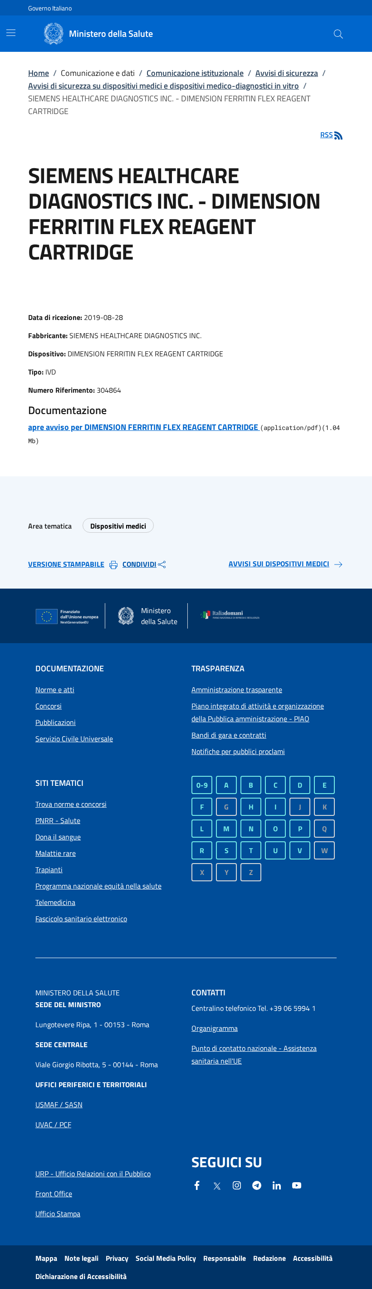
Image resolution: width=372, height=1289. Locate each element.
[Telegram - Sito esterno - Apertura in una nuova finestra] (256, 1184)
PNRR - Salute (57, 820)
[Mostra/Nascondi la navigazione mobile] (10, 32)
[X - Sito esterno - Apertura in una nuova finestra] (216, 1185)
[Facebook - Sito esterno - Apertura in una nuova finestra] (196, 1184)
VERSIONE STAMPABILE (66, 564)
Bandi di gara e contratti (228, 734)
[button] (338, 34)
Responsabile (224, 1258)
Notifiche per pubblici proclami (238, 751)
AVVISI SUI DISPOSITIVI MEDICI (279, 563)
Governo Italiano (50, 8)
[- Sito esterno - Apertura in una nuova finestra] (296, 1184)
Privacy (117, 1258)
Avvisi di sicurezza (286, 73)
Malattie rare (55, 853)
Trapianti (49, 869)
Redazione (269, 1258)
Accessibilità (313, 1258)
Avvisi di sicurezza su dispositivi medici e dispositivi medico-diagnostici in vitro (163, 86)
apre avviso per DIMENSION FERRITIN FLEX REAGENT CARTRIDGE (144, 427)
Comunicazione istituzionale (195, 73)
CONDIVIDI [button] (139, 564)
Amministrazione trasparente (236, 689)
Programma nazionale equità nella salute (98, 885)
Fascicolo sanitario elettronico (81, 918)
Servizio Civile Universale (74, 738)
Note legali (81, 1258)
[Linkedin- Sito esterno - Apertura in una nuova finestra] (276, 1184)
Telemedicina (55, 902)
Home (38, 73)
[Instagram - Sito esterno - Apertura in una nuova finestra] (236, 1184)
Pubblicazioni (55, 722)
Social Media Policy (166, 1258)
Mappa (46, 1258)
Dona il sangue (58, 836)
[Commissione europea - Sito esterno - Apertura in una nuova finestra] (67, 616)
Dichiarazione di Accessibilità (81, 1276)
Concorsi (48, 705)
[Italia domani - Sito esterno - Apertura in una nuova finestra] (233, 615)
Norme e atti (54, 689)
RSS (326, 134)
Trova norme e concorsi (71, 804)
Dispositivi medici (118, 525)
